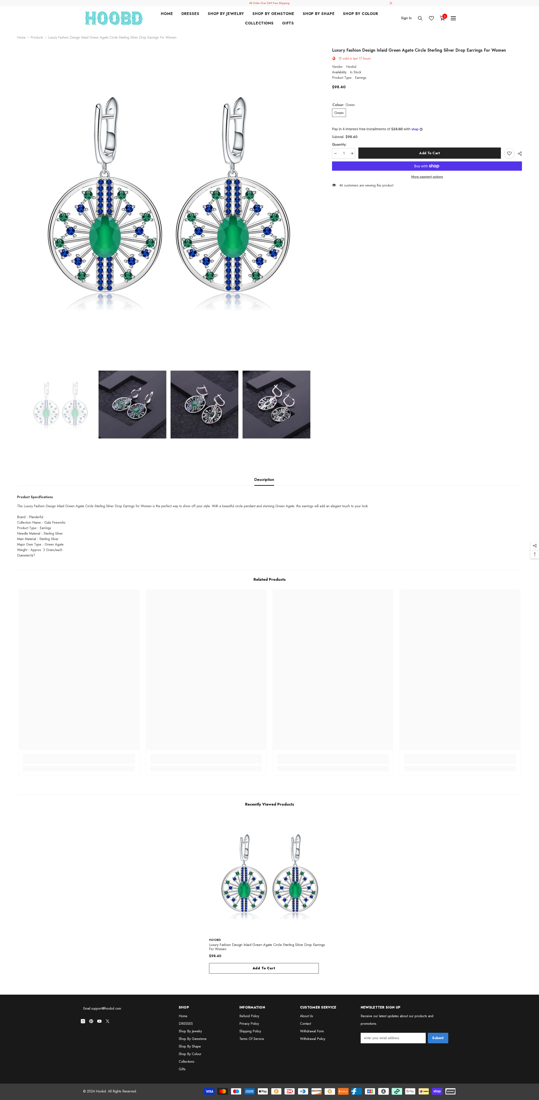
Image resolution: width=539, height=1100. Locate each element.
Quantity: (339, 144)
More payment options (427, 176)
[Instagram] (82, 1021)
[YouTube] (99, 1021)
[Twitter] (107, 1021)
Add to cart (429, 153)
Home (21, 37)
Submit (438, 1038)
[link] (79, 761)
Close (391, 3)
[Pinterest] (91, 1021)
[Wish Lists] (431, 18)
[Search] (420, 18)
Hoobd (351, 66)
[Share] (518, 154)
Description (264, 479)
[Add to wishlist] (509, 153)
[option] (168, 198)
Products (37, 37)
